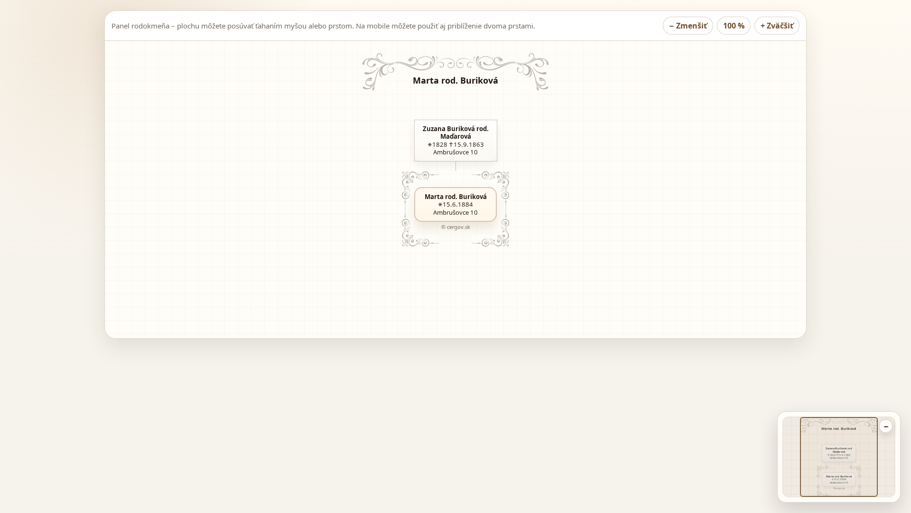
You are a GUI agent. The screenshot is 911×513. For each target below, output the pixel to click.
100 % (733, 25)
